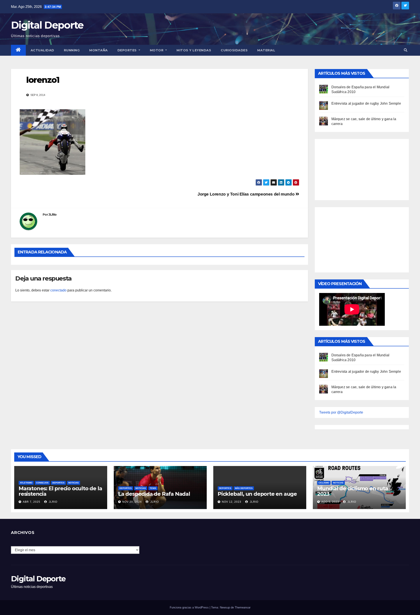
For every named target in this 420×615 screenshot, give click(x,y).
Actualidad (42, 50)
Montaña (98, 50)
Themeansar (242, 607)
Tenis (153, 488)
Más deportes (244, 488)
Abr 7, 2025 (31, 501)
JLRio (53, 215)
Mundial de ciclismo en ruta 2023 (352, 491)
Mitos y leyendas (194, 50)
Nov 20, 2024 (132, 501)
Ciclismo (323, 483)
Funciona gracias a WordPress (190, 607)
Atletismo (26, 483)
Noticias (73, 483)
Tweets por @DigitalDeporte (341, 412)
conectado (58, 290)
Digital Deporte (47, 25)
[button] (405, 50)
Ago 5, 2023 (330, 501)
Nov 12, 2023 (231, 501)
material (266, 50)
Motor (157, 50)
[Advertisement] (352, 168)
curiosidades (234, 50)
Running (72, 50)
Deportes (127, 50)
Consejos (42, 483)
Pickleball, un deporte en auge (257, 494)
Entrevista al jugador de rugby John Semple (366, 103)
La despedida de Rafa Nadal (154, 494)
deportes (58, 483)
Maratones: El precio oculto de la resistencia (60, 491)
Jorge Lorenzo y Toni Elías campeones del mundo (247, 194)
